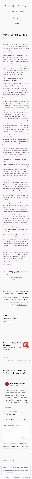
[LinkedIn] (14, 18)
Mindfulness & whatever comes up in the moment (16, 362)
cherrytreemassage (17, 383)
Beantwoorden (11, 414)
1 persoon (15, 411)
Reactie (24, 437)
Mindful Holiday (8, 358)
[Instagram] (17, 18)
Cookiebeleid (10, 472)
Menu (17, 23)
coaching (25, 299)
